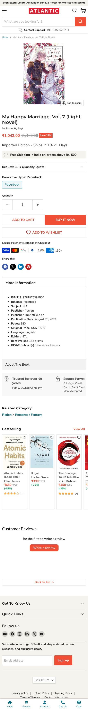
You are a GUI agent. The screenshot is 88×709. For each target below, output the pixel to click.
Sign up (63, 660)
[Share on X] (13, 267)
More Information (21, 282)
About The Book (17, 364)
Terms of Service (30, 697)
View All (79, 429)
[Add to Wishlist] (24, 437)
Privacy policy (20, 693)
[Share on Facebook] (5, 267)
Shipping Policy (63, 693)
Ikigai (35, 473)
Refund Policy (41, 693)
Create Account (27, 2)
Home (5, 37)
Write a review (44, 548)
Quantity (7, 195)
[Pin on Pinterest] (28, 267)
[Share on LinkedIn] (21, 267)
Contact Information (56, 697)
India (42, 680)
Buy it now (65, 220)
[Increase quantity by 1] (38, 204)
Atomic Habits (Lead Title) (13, 475)
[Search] (80, 21)
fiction (7, 415)
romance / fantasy (28, 415)
